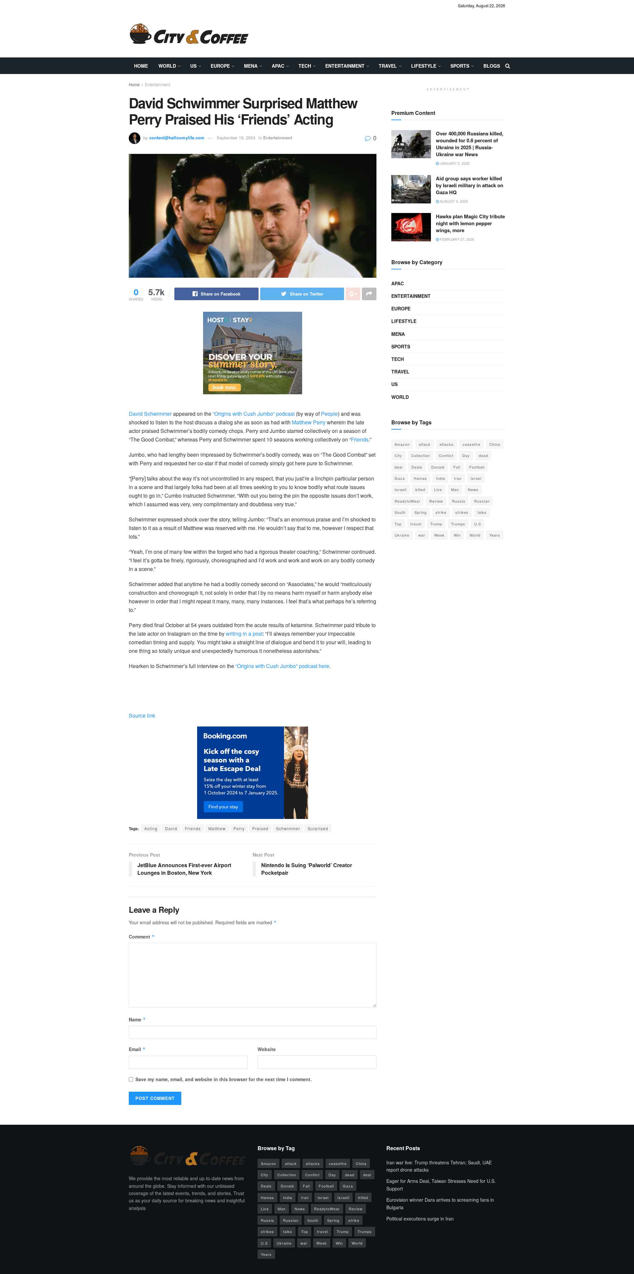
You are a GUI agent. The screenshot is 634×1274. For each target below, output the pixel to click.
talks (482, 512)
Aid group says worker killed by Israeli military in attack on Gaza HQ (469, 185)
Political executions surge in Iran (420, 1218)
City (398, 455)
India (440, 478)
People (329, 413)
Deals (416, 467)
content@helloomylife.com (176, 137)
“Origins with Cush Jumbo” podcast (254, 413)
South (400, 512)
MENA (251, 65)
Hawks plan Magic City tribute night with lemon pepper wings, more (470, 223)
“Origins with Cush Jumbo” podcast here (282, 666)
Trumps (458, 523)
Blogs (491, 65)
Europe (220, 65)
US (193, 65)
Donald (437, 467)
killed (420, 489)
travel (415, 523)
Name (137, 1019)
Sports (459, 65)
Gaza (400, 478)
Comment (142, 936)
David (171, 828)
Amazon (402, 444)
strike (441, 512)
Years (494, 535)
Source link (142, 715)
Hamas (420, 478)
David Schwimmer (150, 413)
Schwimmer (288, 828)
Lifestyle (423, 65)
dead (483, 455)
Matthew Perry (309, 422)
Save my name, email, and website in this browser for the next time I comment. (223, 1079)
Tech (305, 65)
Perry (239, 828)
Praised (260, 828)
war (421, 535)
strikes (462, 512)
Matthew (217, 828)
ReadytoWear (407, 501)
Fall (456, 467)
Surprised (318, 828)
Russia (458, 501)
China (494, 444)
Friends (360, 439)
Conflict (446, 455)
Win (457, 535)
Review (436, 501)
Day (466, 455)
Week (439, 535)
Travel (388, 65)
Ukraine (402, 535)
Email (137, 1049)
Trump (436, 523)
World (167, 65)
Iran (458, 478)
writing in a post (244, 633)
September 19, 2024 (236, 137)
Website (267, 1049)
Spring (420, 512)
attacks (447, 444)
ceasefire (471, 444)
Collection (420, 455)
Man (455, 489)
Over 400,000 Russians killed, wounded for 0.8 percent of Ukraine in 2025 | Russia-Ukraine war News (469, 144)
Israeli (400, 489)
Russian (482, 501)
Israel (476, 478)
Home (141, 65)
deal (399, 467)
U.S (477, 523)
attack (425, 444)
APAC (278, 65)
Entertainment (345, 65)
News (473, 489)
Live (438, 489)
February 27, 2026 (456, 239)
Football (476, 467)
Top (398, 523)
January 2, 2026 (454, 163)
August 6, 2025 (453, 201)
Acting (151, 828)
